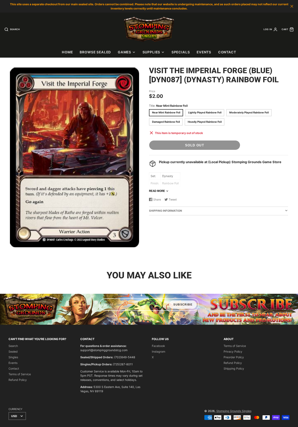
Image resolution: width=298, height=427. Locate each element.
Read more (157, 190)
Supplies (151, 52)
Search (13, 346)
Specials (181, 52)
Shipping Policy (234, 368)
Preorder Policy (234, 357)
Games (124, 52)
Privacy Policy (233, 351)
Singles (13, 357)
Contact (227, 52)
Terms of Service (20, 374)
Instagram (158, 351)
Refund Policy (18, 380)
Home (67, 52)
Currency (15, 409)
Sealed (13, 351)
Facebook (158, 346)
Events (204, 52)
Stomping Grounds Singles (233, 411)
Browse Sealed (95, 52)
